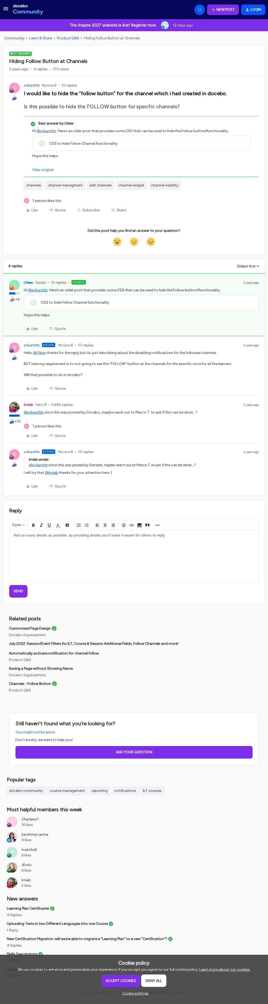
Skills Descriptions (22, 954)
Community (14, 38)
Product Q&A (68, 38)
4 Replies (14, 915)
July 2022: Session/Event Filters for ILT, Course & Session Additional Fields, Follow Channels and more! (93, 643)
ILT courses (152, 790)
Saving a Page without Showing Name (41, 668)
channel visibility (164, 185)
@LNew (39, 353)
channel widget (131, 185)
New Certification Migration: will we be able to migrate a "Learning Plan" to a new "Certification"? (87, 939)
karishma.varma (34, 834)
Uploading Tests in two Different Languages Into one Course (57, 923)
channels (33, 185)
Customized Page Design (30, 628)
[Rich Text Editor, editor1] (134, 556)
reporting (100, 790)
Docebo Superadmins (27, 635)
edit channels (101, 185)
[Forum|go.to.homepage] (28, 9)
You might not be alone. (35, 732)
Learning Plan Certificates (28, 908)
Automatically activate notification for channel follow (54, 653)
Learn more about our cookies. (224, 969)
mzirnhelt (29, 849)
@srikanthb (46, 131)
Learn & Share (40, 38)
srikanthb (32, 85)
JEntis (26, 865)
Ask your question (134, 752)
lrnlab (28, 404)
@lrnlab (51, 472)
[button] (6, 10)
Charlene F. (30, 819)
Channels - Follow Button (30, 683)
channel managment (65, 185)
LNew (28, 282)
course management (67, 790)
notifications (125, 790)
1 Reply (12, 930)
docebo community (26, 790)
